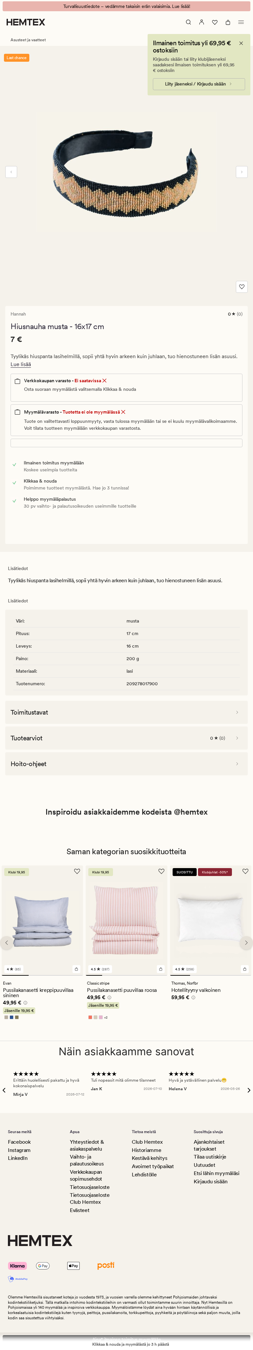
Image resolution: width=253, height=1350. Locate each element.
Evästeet (79, 1210)
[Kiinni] (241, 43)
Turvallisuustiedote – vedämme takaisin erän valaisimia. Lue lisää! (126, 6)
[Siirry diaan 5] (159, 975)
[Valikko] (241, 22)
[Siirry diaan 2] (42, 975)
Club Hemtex (147, 1142)
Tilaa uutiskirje (210, 1157)
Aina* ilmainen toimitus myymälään (126, 1339)
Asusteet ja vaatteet (28, 40)
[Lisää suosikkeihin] (242, 287)
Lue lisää (21, 364)
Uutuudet (204, 1165)
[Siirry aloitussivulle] (26, 22)
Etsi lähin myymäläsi (216, 1173)
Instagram (19, 1150)
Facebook (19, 1142)
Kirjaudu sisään (210, 1181)
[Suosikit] (214, 22)
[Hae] (188, 22)
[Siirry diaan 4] (143, 975)
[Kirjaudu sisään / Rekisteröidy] (201, 22)
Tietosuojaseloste (90, 1187)
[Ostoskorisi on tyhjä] (228, 22)
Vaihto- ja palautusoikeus (87, 1160)
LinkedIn (17, 1158)
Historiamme (146, 1150)
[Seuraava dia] (242, 172)
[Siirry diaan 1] (15, 975)
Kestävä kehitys (149, 1158)
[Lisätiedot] (24, 1004)
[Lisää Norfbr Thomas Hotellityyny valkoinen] (245, 969)
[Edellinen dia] (11, 172)
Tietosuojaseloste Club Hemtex (90, 1198)
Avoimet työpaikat (153, 1166)
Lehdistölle (144, 1174)
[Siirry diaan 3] (69, 975)
